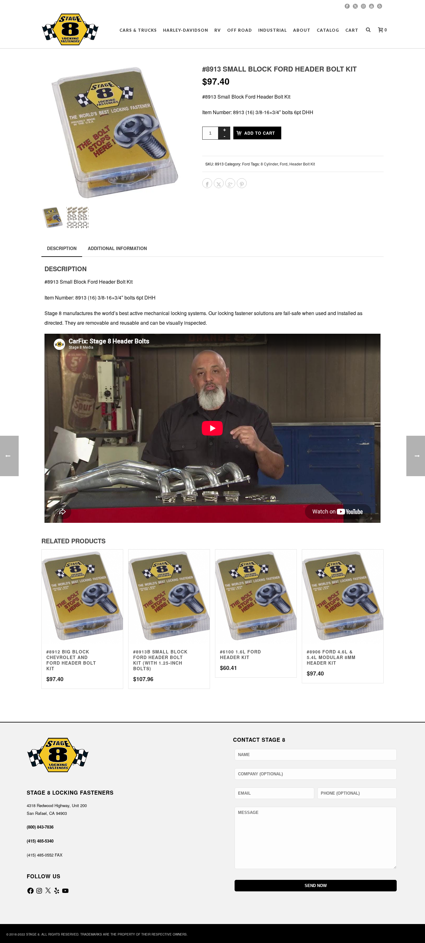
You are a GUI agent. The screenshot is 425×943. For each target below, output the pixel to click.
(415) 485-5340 (40, 841)
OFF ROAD (239, 30)
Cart (351, 30)
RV (217, 30)
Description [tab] (62, 248)
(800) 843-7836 (40, 827)
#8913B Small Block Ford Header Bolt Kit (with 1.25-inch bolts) (160, 659)
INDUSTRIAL (272, 30)
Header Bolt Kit (302, 163)
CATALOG (328, 30)
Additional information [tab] (117, 248)
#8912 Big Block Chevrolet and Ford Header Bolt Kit (71, 659)
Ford (246, 163)
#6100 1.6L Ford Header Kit (240, 654)
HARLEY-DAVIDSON (185, 30)
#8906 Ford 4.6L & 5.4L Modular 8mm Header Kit (331, 657)
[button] (176, 77)
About (302, 30)
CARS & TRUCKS (138, 30)
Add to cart (259, 133)
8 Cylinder (269, 163)
